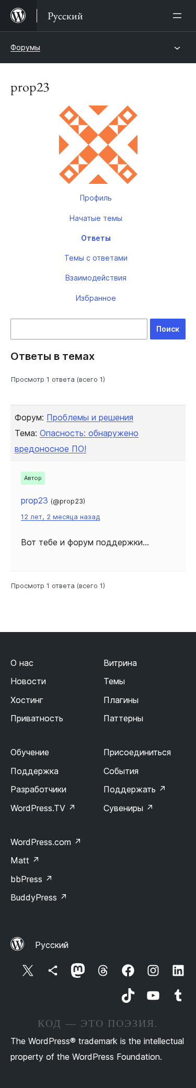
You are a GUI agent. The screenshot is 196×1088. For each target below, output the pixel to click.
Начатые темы (96, 218)
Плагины (121, 700)
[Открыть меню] (179, 15)
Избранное (96, 298)
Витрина (120, 663)
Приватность (36, 718)
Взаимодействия (95, 277)
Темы (114, 681)
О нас (21, 663)
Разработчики (38, 789)
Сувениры (128, 808)
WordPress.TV (43, 808)
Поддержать (134, 789)
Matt (25, 860)
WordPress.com (46, 842)
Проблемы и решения (90, 417)
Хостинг (26, 700)
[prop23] (98, 147)
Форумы (25, 47)
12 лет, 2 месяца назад (60, 517)
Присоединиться (137, 752)
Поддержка (34, 771)
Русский (51, 945)
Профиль (96, 197)
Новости (28, 681)
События (121, 771)
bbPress (31, 879)
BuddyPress (38, 897)
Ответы (96, 237)
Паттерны (123, 718)
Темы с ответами (96, 257)
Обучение (29, 752)
